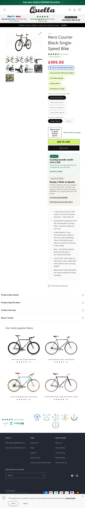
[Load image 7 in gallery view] (29, 69)
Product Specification (42, 302)
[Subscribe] (42, 475)
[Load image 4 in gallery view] (38, 59)
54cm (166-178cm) (57, 103)
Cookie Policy (60, 453)
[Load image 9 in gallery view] (10, 78)
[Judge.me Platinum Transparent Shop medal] (55, 417)
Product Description (42, 295)
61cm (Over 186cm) (57, 112)
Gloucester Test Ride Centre (15, 448)
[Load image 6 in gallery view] (19, 69)
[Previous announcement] (4, 2)
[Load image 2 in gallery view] (19, 59)
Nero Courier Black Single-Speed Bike (24, 359)
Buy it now (64, 148)
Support (33, 453)
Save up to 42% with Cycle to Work (62, 73)
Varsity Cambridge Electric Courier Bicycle (23, 397)
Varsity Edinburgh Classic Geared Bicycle (61, 359)
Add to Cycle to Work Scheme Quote (55, 132)
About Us (58, 443)
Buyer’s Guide (42, 318)
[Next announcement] (80, 2)
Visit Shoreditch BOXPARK (59, 197)
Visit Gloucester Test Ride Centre (61, 202)
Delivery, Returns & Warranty (40, 463)
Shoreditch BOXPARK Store (15, 443)
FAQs (32, 448)
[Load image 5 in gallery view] (10, 69)
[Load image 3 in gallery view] (29, 59)
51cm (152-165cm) (57, 98)
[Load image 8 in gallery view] (38, 69)
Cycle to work (35, 458)
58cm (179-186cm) (57, 108)
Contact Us (34, 443)
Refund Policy (60, 458)
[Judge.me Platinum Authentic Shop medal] (46, 417)
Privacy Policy (60, 448)
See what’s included (56, 171)
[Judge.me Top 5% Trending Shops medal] (55, 425)
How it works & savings (72, 132)
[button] (4, 9)
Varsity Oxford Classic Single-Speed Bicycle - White (61, 397)
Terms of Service (61, 463)
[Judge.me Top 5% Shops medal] (74, 417)
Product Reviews (42, 310)
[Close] (83, 496)
